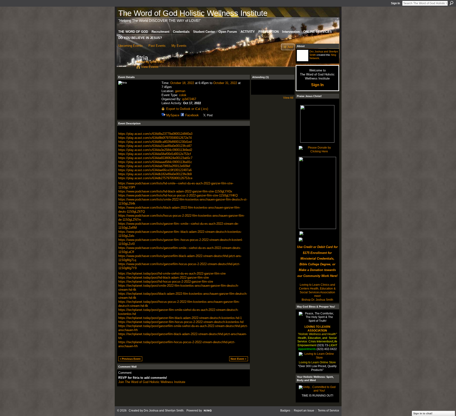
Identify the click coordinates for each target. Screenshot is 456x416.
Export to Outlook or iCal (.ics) (187, 109)
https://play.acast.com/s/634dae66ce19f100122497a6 (155, 170)
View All (288, 97)
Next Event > (238, 358)
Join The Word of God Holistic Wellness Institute (151, 382)
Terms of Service (328, 410)
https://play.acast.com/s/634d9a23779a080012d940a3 (155, 134)
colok (182, 95)
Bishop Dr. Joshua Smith (317, 299)
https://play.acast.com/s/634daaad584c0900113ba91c (155, 162)
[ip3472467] (125, 67)
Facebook (192, 115)
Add (290, 46)
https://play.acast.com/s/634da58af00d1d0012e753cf (154, 154)
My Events (178, 45)
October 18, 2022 (182, 83)
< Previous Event (130, 358)
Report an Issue (304, 410)
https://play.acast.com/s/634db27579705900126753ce (155, 178)
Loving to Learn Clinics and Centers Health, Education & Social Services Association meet (317, 290)
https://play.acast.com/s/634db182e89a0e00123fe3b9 (155, 174)
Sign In (395, 3)
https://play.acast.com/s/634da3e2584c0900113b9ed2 (155, 150)
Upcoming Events (130, 45)
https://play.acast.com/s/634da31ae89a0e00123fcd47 (155, 146)
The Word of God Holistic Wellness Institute (192, 13)
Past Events (157, 45)
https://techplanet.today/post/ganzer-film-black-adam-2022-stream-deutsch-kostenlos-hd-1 (180, 318)
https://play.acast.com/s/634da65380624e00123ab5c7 (155, 158)
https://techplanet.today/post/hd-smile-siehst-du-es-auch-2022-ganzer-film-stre (172, 273)
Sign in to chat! (422, 413)
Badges (285, 410)
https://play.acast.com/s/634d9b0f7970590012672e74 (155, 138)
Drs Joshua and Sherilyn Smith (164, 410)
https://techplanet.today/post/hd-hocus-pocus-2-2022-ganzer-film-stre (165, 281)
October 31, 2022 (225, 83)
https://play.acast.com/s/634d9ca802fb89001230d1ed (155, 142)
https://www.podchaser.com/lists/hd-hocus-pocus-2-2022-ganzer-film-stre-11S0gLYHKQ (178, 195)
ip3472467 (157, 62)
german (180, 91)
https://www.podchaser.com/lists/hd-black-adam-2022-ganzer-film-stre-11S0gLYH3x (175, 191)
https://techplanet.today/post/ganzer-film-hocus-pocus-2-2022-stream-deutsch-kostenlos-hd (180, 322)
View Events (149, 67)
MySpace (172, 115)
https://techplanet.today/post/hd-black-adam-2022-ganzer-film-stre (163, 277)
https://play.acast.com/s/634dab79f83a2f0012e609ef (154, 166)
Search (451, 3)
